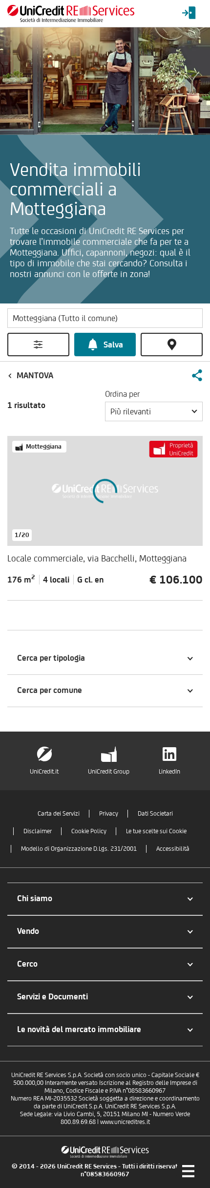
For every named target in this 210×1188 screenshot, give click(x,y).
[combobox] (154, 411)
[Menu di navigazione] (188, 1171)
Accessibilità (172, 848)
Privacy (108, 813)
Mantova (35, 375)
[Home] (70, 13)
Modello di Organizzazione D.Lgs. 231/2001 (79, 848)
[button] (197, 375)
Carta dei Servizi (59, 813)
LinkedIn (169, 771)
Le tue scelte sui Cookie (156, 831)
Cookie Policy (88, 831)
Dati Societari (155, 813)
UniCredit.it (44, 771)
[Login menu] (189, 13)
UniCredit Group (108, 771)
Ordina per (122, 394)
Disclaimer (37, 831)
